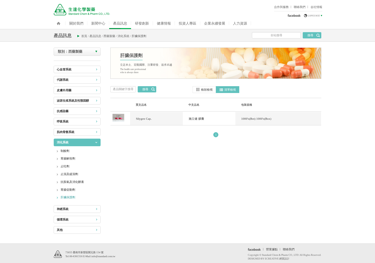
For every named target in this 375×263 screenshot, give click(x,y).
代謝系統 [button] (63, 79)
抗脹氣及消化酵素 (72, 181)
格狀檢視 (207, 89)
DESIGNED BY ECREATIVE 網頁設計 (268, 258)
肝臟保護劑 (139, 36)
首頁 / (85, 36)
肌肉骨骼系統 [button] (65, 132)
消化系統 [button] (63, 142)
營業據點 (272, 249)
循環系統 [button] (63, 219)
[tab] (77, 69)
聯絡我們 (299, 7)
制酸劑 (65, 150)
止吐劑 (65, 166)
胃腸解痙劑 (68, 158)
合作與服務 (281, 7)
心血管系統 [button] (64, 69)
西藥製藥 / (111, 36)
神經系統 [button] (63, 209)
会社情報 (316, 7)
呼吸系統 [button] (63, 121)
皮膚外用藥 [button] (64, 90)
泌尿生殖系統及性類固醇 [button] (73, 100)
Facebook (254, 249)
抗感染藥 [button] (63, 111)
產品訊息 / (96, 36)
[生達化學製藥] (82, 9)
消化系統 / (125, 36)
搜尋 (310, 35)
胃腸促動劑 (68, 189)
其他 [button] (60, 229)
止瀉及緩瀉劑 (69, 174)
